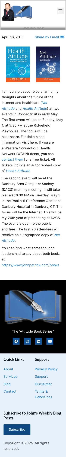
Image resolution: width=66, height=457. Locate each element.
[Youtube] (49, 341)
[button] (60, 11)
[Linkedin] (38, 341)
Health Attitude (35, 109)
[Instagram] (27, 341)
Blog (7, 384)
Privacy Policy (46, 369)
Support (41, 377)
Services (11, 377)
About (8, 369)
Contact (10, 391)
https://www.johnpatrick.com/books (30, 265)
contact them (12, 159)
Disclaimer (43, 384)
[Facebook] (16, 341)
